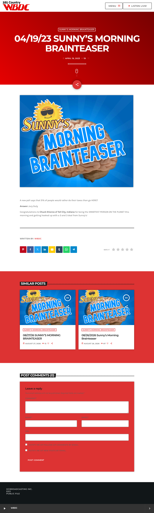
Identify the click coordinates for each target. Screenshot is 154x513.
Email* (85, 417)
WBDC (38, 239)
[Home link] (16, 6)
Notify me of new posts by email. (47, 451)
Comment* (31, 398)
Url (27, 431)
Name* (28, 417)
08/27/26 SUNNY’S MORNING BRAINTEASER (41, 337)
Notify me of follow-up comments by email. (54, 445)
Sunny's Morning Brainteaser (76, 29)
